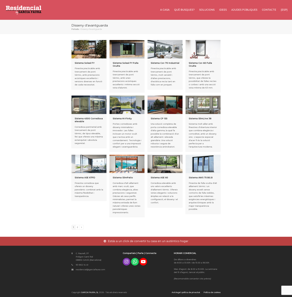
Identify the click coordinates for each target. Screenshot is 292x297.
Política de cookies (212, 292)
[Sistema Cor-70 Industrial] (165, 49)
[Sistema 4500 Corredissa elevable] (88, 104)
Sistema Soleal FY (84, 63)
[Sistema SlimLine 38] (203, 104)
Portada (75, 29)
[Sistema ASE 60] (165, 163)
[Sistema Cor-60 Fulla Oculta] (203, 49)
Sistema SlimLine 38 (200, 118)
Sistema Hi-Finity (122, 118)
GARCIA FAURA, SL (89, 292)
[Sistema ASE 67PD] (88, 163)
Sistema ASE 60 (159, 177)
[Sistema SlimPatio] (126, 163)
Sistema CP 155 (159, 118)
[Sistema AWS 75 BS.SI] (203, 163)
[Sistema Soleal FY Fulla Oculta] (126, 49)
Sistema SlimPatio (123, 177)
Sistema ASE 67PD (85, 177)
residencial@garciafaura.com (90, 269)
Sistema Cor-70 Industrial (165, 63)
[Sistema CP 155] (165, 104)
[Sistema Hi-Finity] (126, 104)
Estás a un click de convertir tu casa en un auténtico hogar (148, 241)
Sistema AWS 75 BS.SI (201, 177)
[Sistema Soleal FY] (88, 49)
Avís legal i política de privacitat (186, 292)
